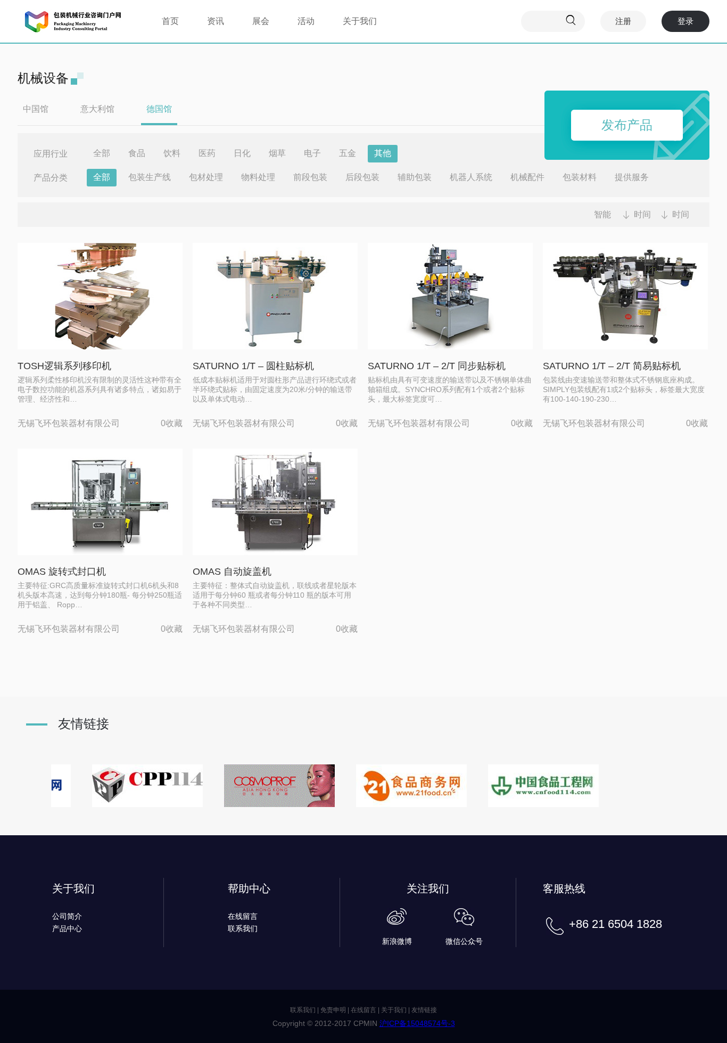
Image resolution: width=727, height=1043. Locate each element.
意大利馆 (97, 108)
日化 (242, 153)
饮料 (171, 153)
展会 (260, 21)
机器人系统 (471, 177)
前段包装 (310, 177)
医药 (207, 153)
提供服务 (632, 177)
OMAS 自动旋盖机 (232, 571)
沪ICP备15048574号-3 (417, 1023)
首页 (170, 21)
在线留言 (243, 916)
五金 (347, 153)
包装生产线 (149, 177)
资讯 (215, 21)
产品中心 (67, 928)
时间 (642, 214)
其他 (382, 153)
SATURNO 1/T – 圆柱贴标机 (253, 366)
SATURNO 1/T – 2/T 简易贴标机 (612, 366)
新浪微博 (397, 941)
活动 (306, 21)
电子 (312, 153)
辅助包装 (415, 177)
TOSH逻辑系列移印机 (64, 366)
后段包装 (362, 177)
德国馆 (159, 108)
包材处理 (206, 177)
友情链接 (424, 1010)
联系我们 (243, 928)
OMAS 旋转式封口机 (62, 571)
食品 (136, 153)
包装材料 (580, 177)
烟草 (277, 153)
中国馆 (35, 108)
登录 (685, 21)
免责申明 (333, 1010)
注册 (623, 21)
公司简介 (67, 916)
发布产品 (626, 125)
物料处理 (258, 177)
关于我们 (360, 21)
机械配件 (527, 177)
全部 (101, 153)
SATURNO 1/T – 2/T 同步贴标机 (437, 366)
